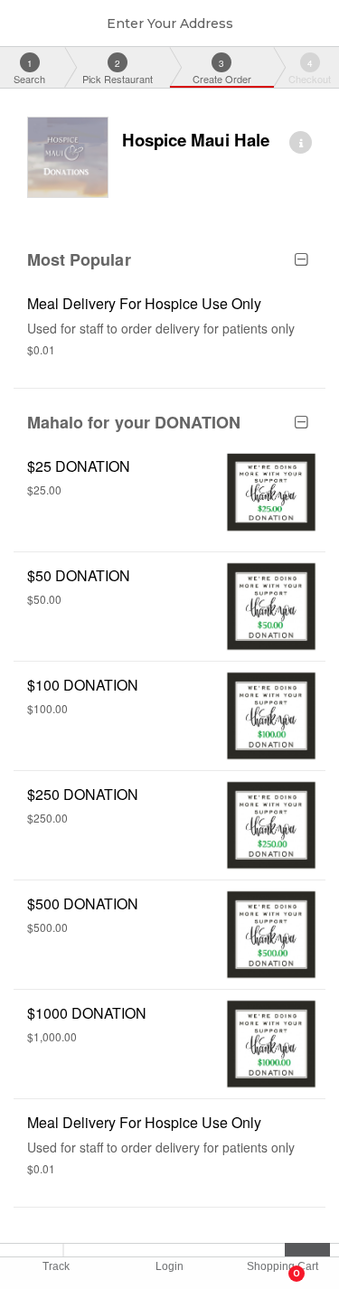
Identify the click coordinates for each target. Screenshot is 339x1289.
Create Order (222, 71)
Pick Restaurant (117, 71)
